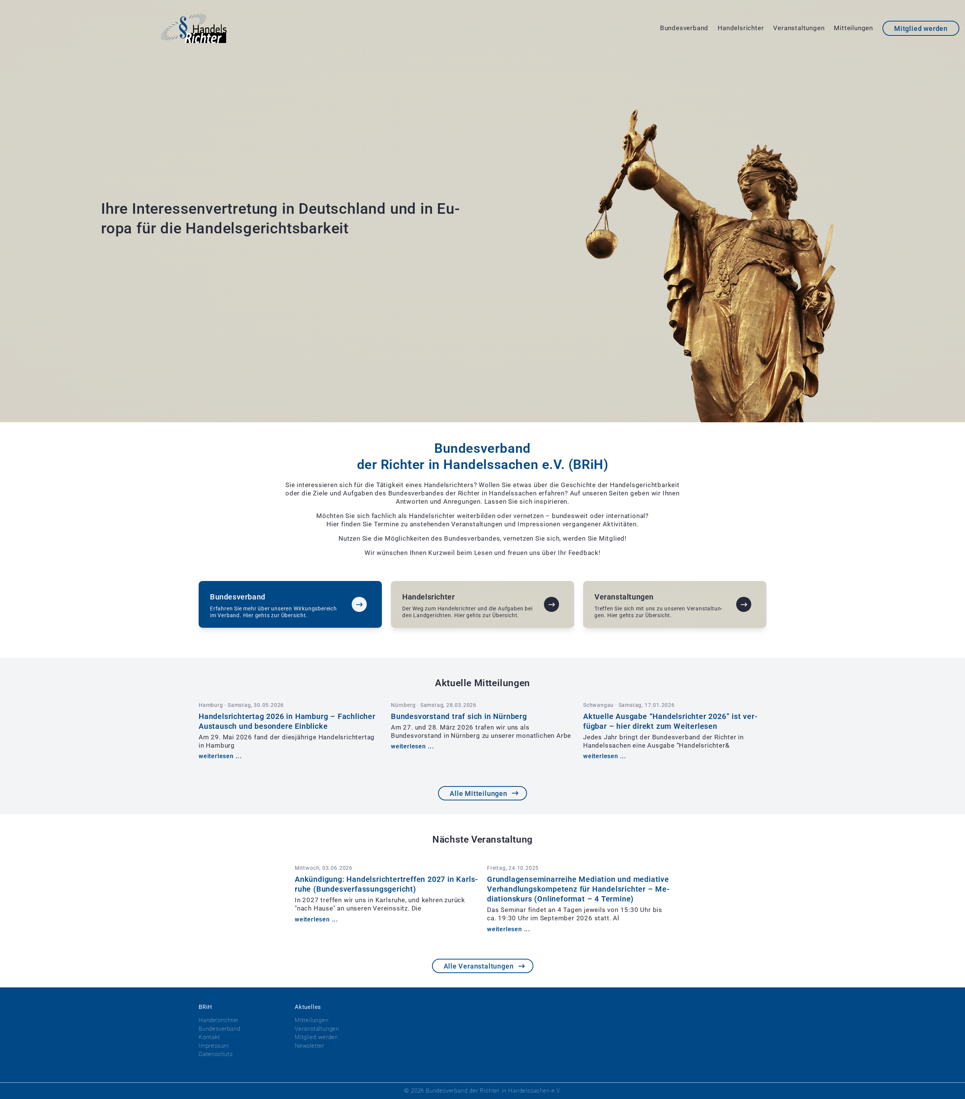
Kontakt (209, 1037)
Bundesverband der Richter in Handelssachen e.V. (493, 1090)
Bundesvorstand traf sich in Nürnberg (459, 716)
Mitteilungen (853, 28)
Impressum (214, 1045)
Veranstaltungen (798, 28)
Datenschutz (216, 1054)
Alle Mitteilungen (478, 793)
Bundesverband (684, 28)
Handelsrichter (741, 28)
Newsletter (310, 1045)
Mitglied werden (921, 28)
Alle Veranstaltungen (479, 966)
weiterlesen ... (220, 756)
